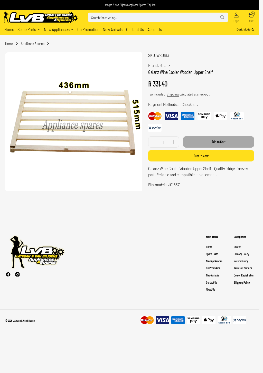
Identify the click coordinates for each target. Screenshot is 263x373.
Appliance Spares (32, 43)
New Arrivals (212, 273)
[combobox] (158, 17)
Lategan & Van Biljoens (24, 318)
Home (9, 43)
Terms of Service (243, 266)
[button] (236, 17)
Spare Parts (212, 252)
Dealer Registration (244, 273)
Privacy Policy (241, 252)
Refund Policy (241, 259)
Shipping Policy (242, 280)
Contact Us (211, 280)
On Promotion (213, 266)
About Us (210, 287)
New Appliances (214, 259)
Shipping (173, 94)
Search (237, 245)
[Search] (222, 17)
